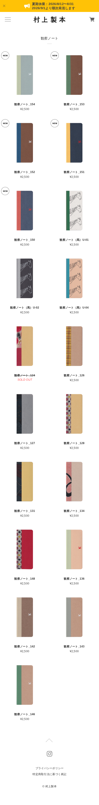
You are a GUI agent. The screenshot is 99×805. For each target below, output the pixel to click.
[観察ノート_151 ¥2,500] (74, 142)
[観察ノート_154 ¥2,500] (25, 75)
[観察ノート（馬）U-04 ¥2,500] (74, 278)
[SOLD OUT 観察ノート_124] (25, 346)
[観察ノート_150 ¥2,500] (25, 210)
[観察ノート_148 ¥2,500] (25, 549)
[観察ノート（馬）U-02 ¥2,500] (25, 278)
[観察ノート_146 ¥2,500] (25, 685)
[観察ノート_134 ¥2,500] (74, 481)
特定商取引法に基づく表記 (49, 774)
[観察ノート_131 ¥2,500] (25, 481)
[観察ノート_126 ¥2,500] (74, 346)
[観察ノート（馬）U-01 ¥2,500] (74, 210)
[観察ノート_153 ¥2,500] (74, 75)
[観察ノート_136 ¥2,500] (74, 549)
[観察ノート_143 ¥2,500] (74, 617)
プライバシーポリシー (49, 768)
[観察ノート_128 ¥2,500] (74, 414)
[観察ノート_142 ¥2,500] (25, 617)
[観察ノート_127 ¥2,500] (25, 414)
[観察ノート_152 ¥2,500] (25, 142)
